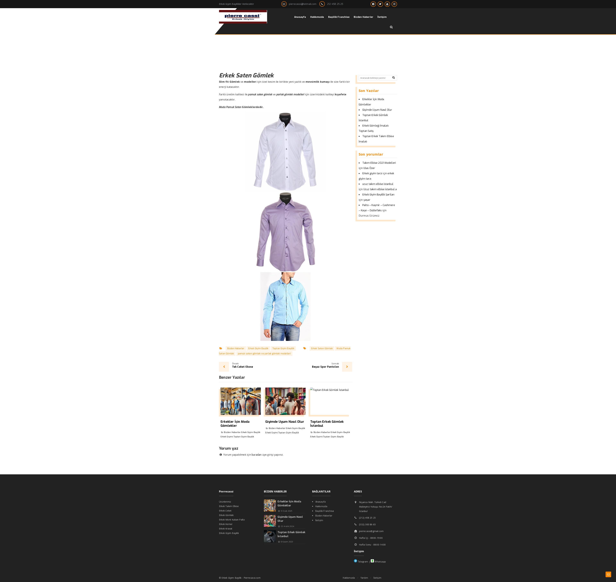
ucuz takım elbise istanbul (377, 184)
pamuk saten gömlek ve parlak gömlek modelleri (264, 353)
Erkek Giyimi (227, 436)
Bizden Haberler (235, 348)
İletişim (319, 520)
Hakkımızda (321, 506)
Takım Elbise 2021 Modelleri (379, 163)
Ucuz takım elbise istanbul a (380, 189)
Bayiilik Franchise (324, 511)
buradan (256, 454)
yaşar (367, 200)
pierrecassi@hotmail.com (302, 4)
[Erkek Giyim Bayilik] (243, 22)
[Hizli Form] (608, 574)
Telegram (362, 561)
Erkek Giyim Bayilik (258, 348)
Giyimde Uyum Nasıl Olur (284, 422)
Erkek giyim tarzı (372, 173)
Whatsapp (380, 561)
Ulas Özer (369, 168)
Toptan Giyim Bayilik (283, 348)
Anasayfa (320, 501)
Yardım (364, 577)
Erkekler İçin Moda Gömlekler (235, 424)
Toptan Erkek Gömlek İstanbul (327, 424)
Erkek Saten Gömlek (322, 348)
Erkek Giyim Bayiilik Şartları (378, 194)
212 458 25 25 (335, 4)
